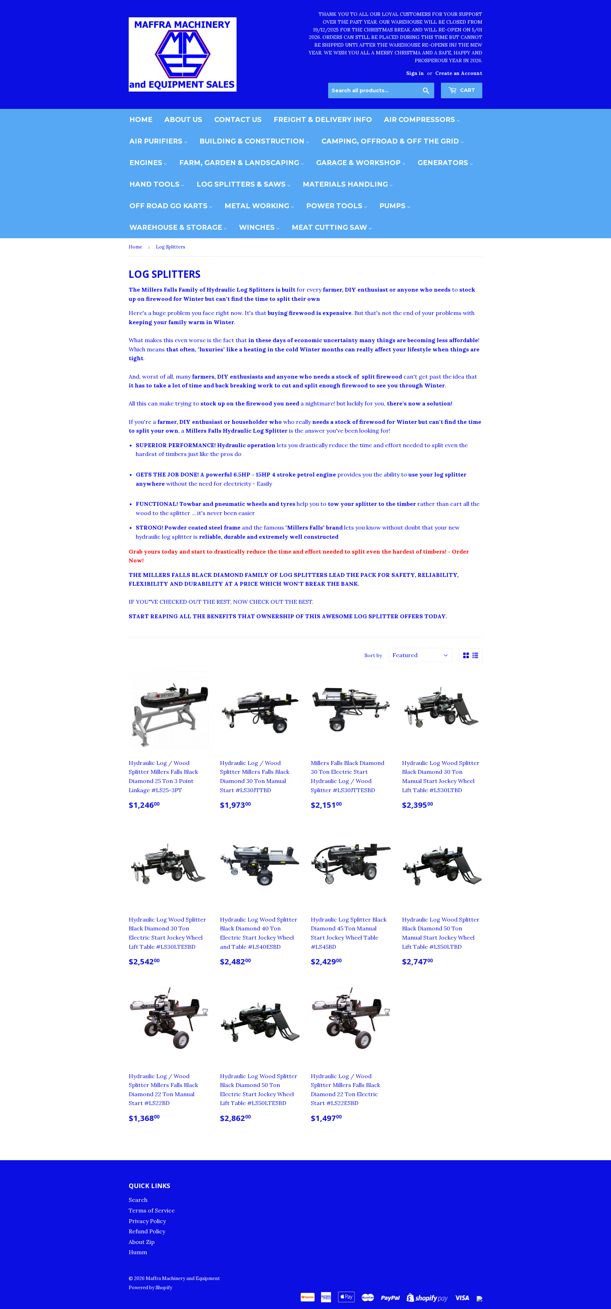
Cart (467, 90)
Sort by (373, 655)
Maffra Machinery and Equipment (183, 1278)
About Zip (142, 1241)
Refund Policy (147, 1231)
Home (135, 247)
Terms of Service (152, 1210)
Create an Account (458, 73)
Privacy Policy (147, 1221)
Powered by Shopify (150, 1288)
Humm (138, 1252)
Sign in (415, 73)
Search (138, 1199)
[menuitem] (140, 119)
